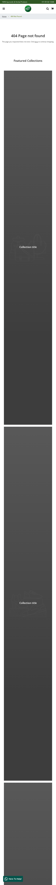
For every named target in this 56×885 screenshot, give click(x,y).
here (36, 42)
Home (4, 16)
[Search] (46, 9)
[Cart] (52, 9)
